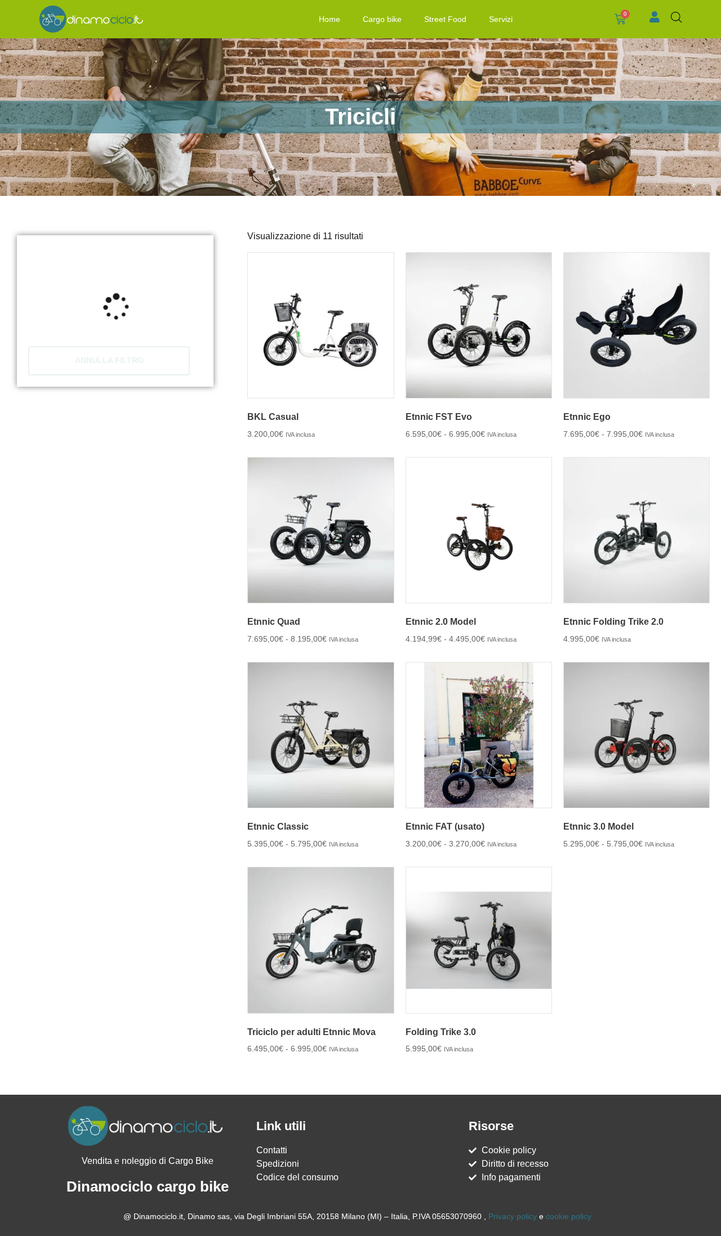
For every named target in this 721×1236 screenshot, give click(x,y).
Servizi (501, 19)
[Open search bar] (676, 17)
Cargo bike (382, 19)
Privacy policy (512, 1216)
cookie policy (568, 1216)
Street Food (445, 19)
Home (329, 19)
